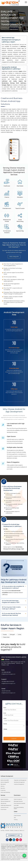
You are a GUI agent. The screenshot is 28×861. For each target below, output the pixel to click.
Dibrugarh (12, 634)
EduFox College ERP (5, 782)
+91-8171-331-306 (5, 691)
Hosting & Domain (4, 807)
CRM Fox (2, 786)
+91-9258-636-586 (6, 672)
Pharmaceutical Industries (19, 803)
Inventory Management (19, 784)
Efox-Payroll (3, 784)
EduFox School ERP (5, 780)
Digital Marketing (4, 799)
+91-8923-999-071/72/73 (7, 681)
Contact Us (16, 830)
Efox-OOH (3, 788)
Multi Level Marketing (5, 792)
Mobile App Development (6, 805)
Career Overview (17, 815)
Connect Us (14, 835)
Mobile (4, 718)
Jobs (15, 817)
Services (5, 723)
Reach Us (22, 830)
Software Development (5, 801)
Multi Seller (16, 805)
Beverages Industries (18, 801)
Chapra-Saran (6, 637)
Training (15, 819)
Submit (14, 738)
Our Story (2, 830)
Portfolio (12, 830)
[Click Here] (14, 826)
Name (4, 707)
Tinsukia (5, 634)
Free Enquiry (14, 256)
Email (4, 713)
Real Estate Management (19, 782)
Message (5, 729)
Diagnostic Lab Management (20, 780)
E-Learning (3, 790)
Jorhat (19, 634)
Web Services (3, 803)
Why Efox (7, 830)
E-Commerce (3, 809)
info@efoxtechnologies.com (8, 674)
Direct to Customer (18, 799)
